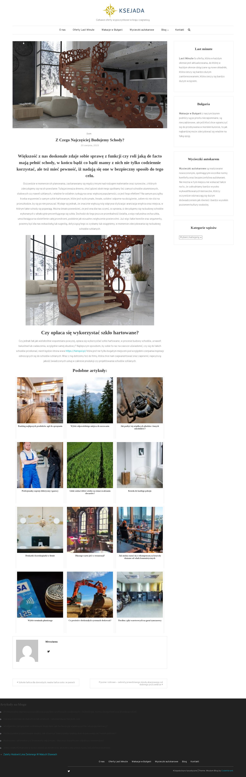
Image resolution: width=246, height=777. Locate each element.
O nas (62, 30)
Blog (163, 30)
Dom (89, 134)
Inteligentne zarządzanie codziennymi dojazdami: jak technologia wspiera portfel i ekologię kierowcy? (56, 726)
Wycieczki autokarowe (142, 30)
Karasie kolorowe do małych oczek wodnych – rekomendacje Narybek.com (42, 719)
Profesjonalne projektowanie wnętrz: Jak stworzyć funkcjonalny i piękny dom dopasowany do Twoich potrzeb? (60, 733)
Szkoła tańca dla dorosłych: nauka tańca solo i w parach (47, 682)
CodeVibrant (227, 770)
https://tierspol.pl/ (76, 351)
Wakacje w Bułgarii (112, 30)
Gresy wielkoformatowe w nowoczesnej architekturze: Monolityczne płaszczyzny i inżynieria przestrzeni (57, 748)
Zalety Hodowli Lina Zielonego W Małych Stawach (30, 754)
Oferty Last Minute (83, 30)
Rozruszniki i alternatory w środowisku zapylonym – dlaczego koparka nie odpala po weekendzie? (54, 740)
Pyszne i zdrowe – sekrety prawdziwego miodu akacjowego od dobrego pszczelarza (131, 683)
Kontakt (179, 30)
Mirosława (52, 642)
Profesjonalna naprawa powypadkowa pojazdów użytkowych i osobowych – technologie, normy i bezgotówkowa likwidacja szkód (70, 712)
